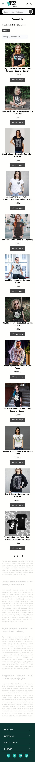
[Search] (30, 12)
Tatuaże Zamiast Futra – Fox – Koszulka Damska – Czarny (17, 538)
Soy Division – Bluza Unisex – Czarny (18, 495)
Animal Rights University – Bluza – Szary (17, 367)
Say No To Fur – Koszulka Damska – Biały (18, 452)
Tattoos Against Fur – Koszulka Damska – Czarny (17, 409)
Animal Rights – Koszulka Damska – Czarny (17, 112)
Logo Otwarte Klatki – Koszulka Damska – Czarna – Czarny (17, 69)
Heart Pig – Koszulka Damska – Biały (17, 281)
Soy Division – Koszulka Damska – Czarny (17, 155)
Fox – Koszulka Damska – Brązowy (17, 240)
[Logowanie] (27, 4)
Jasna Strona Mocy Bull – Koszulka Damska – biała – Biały (17, 198)
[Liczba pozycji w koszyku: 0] (31, 4)
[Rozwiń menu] (3, 4)
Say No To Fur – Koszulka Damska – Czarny (18, 324)
